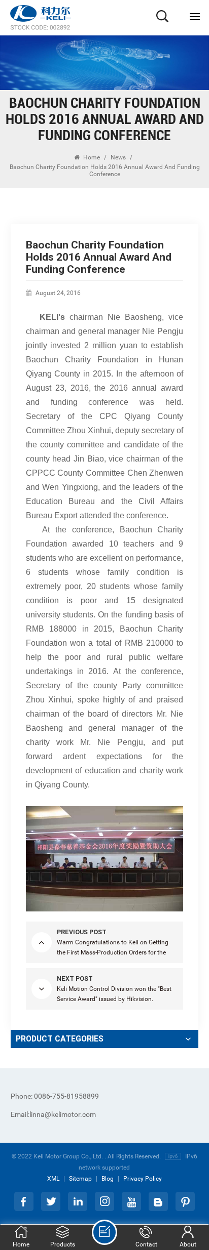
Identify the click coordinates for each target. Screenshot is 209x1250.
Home (91, 157)
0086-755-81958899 (55, 1096)
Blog (107, 1178)
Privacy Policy (142, 1178)
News (118, 157)
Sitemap (80, 1178)
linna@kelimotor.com (53, 1114)
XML (53, 1178)
